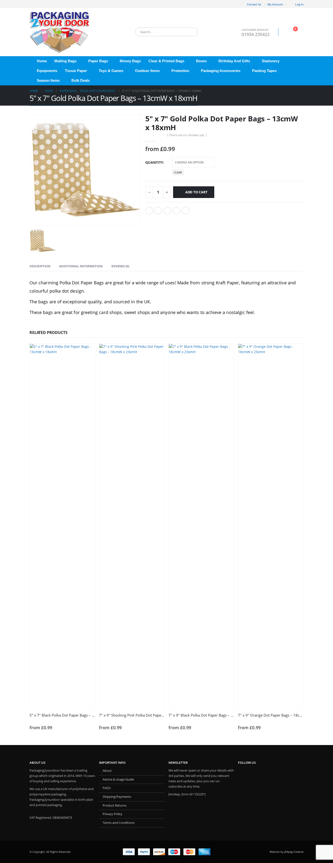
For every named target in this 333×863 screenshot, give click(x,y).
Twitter (158, 211)
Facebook (149, 211)
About (107, 771)
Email (185, 211)
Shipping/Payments (117, 797)
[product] (62, 526)
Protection (180, 71)
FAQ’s (107, 788)
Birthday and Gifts (234, 61)
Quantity (154, 162)
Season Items (48, 80)
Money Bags (130, 61)
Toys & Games (111, 71)
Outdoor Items (147, 71)
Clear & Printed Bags (166, 61)
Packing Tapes (264, 71)
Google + (176, 211)
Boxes (201, 61)
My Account (275, 4)
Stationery (270, 61)
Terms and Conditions (119, 823)
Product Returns (115, 805)
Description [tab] (39, 266)
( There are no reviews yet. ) (187, 135)
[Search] (191, 32)
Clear (178, 172)
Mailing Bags (65, 61)
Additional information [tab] (81, 266)
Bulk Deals (80, 80)
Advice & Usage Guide (118, 779)
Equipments (47, 71)
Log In (299, 4)
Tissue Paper (76, 71)
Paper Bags (98, 61)
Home (42, 61)
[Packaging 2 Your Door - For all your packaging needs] (59, 32)
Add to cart (196, 192)
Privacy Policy (112, 814)
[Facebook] (33, 3)
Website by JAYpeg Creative (287, 852)
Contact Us (254, 4)
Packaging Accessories (220, 71)
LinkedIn (167, 211)
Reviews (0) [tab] (120, 266)
